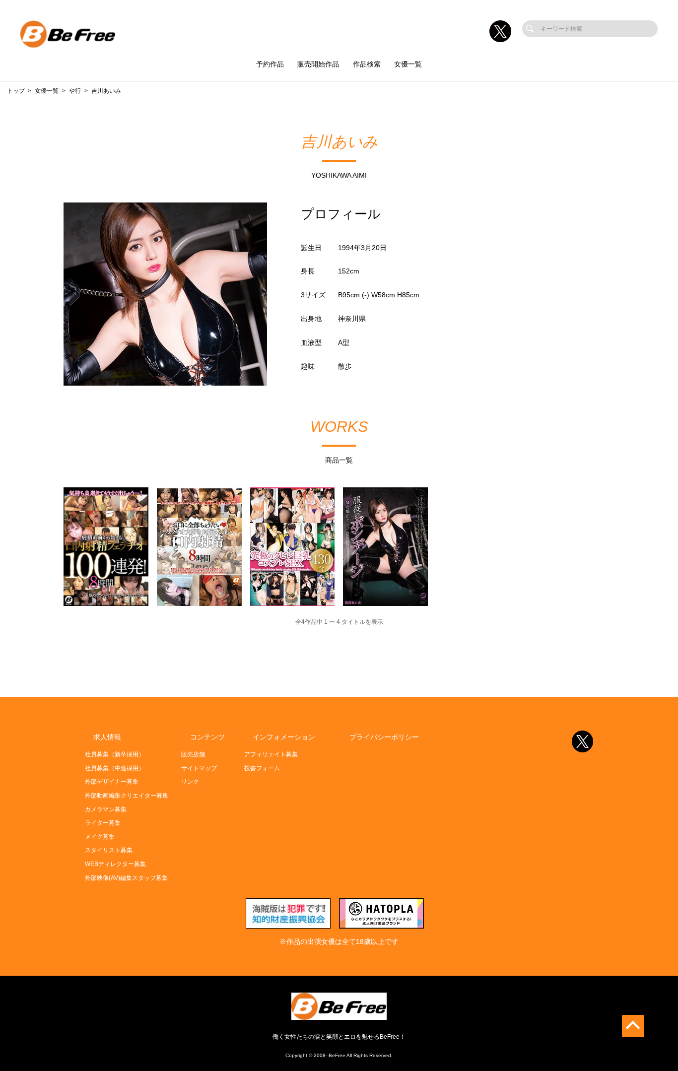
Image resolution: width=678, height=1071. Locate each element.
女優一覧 (408, 64)
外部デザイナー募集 (111, 781)
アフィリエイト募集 (271, 754)
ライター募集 (103, 822)
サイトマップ (199, 768)
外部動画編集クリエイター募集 (126, 795)
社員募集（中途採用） (114, 768)
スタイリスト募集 (109, 850)
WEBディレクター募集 (115, 864)
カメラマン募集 (106, 809)
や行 (75, 90)
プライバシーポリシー (384, 737)
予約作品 (270, 64)
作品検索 (367, 64)
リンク (190, 781)
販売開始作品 (318, 64)
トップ (16, 90)
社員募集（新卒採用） (114, 754)
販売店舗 (193, 754)
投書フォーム (262, 768)
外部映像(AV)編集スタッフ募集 (126, 877)
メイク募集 (100, 836)
